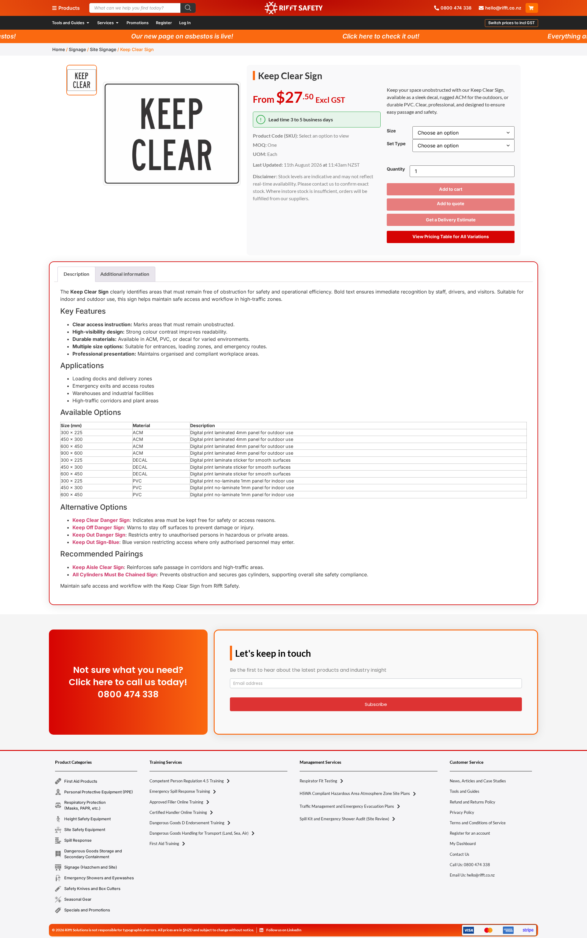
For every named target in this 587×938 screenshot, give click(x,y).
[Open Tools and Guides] (88, 23)
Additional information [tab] (124, 274)
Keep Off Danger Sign (98, 527)
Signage (77, 49)
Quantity (396, 169)
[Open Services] (117, 23)
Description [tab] (76, 274)
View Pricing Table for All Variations (450, 236)
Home (58, 49)
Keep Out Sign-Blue (95, 542)
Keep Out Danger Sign (98, 535)
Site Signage (103, 49)
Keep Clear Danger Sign (101, 520)
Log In (185, 22)
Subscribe (376, 704)
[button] (511, 23)
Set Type (396, 144)
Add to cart (450, 189)
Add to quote (450, 203)
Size (391, 131)
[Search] (188, 8)
